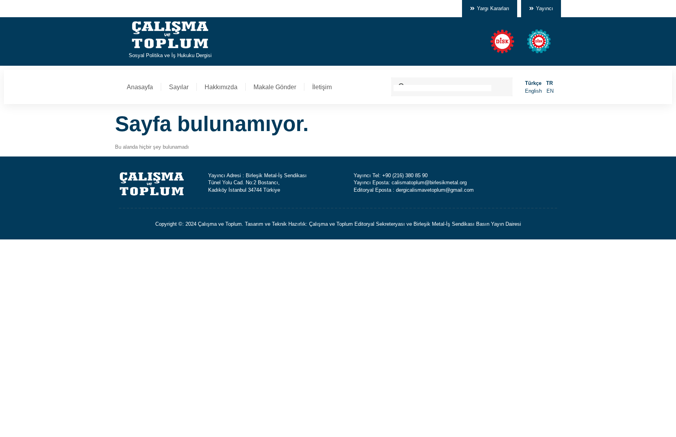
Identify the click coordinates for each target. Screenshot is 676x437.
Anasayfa (140, 87)
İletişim (322, 87)
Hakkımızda (221, 87)
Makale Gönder (275, 87)
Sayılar (179, 87)
